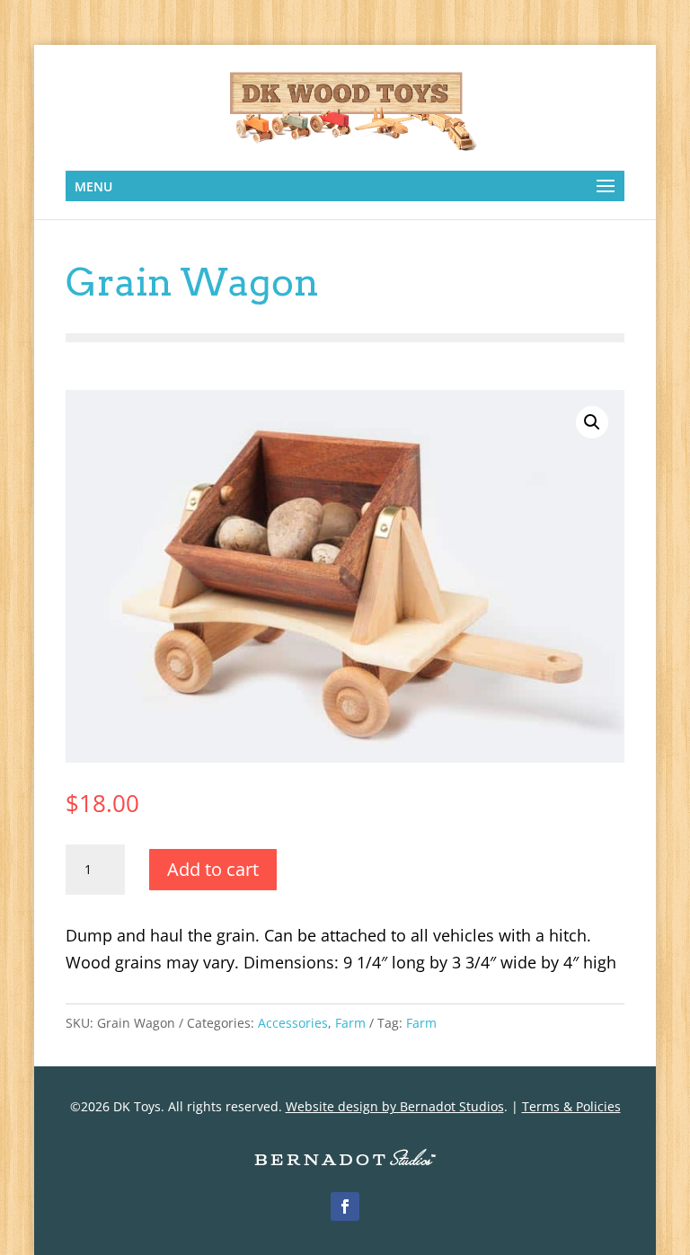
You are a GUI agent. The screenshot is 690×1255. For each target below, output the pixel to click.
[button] (592, 422)
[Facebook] (345, 1206)
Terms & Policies (571, 1106)
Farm (350, 1022)
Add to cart (213, 869)
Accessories (293, 1022)
